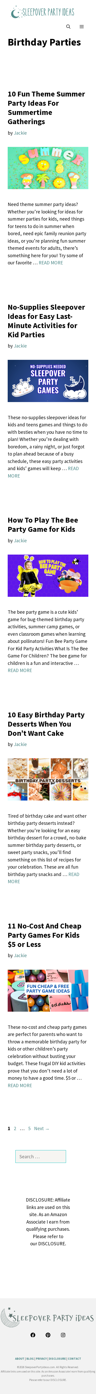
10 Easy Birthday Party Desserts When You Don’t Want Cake (46, 724)
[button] (68, 26)
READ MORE (51, 263)
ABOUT (19, 1358)
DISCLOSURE (57, 1358)
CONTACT (74, 1358)
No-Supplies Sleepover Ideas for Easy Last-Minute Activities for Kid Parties (46, 320)
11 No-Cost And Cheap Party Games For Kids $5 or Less (44, 935)
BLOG (30, 1358)
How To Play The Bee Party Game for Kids (43, 524)
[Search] (73, 1156)
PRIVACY (41, 1358)
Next (42, 1128)
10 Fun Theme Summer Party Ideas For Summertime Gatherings (46, 107)
